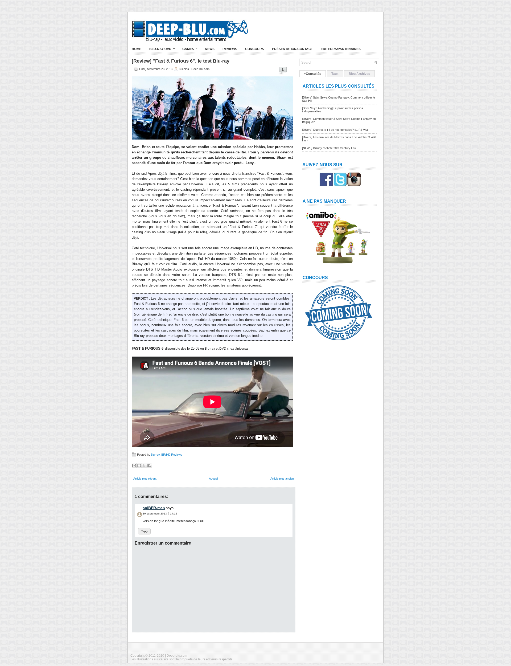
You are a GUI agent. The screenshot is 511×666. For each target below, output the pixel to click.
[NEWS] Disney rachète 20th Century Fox (329, 148)
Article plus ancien (282, 478)
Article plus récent (144, 478)
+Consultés (312, 74)
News (210, 49)
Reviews (229, 49)
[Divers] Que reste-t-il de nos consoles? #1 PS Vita (335, 129)
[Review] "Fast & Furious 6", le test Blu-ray (180, 61)
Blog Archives (359, 74)
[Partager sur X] (144, 465)
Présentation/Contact (292, 49)
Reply (144, 531)
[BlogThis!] (139, 465)
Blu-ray (155, 454)
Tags (335, 74)
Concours (254, 49)
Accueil (213, 478)
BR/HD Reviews (171, 454)
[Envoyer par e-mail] (134, 465)
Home (136, 49)
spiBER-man (154, 508)
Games (189, 48)
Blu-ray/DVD (162, 48)
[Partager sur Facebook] (149, 465)
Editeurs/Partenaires (341, 49)
